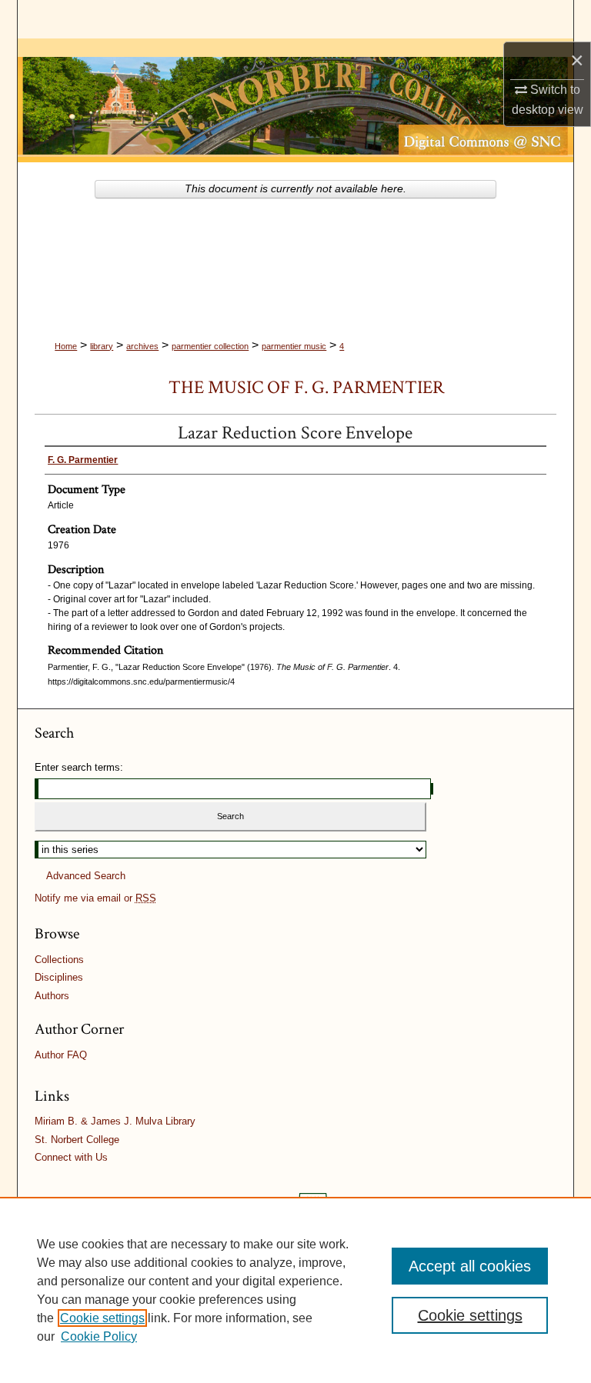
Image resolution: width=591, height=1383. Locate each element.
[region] (295, 1290)
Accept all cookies (470, 1266)
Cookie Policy (99, 1336)
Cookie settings (102, 1318)
